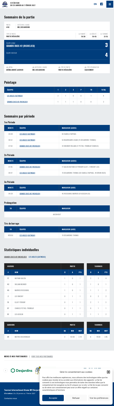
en (95, 4)
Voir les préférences (99, 398)
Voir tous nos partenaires (42, 356)
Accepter (53, 398)
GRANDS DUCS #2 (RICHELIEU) (17, 102)
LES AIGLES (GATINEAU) (15, 96)
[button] (108, 372)
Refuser (76, 398)
